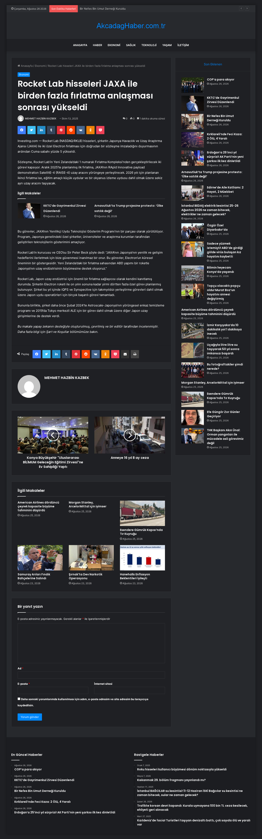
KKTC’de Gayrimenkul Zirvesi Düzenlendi (223, 100)
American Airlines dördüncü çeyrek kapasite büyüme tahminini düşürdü (38, 506)
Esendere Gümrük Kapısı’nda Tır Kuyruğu (141, 532)
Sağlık (131, 45)
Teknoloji (149, 45)
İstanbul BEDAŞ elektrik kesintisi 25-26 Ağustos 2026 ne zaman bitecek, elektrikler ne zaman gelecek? (209, 210)
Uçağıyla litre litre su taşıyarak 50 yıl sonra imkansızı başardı (223, 349)
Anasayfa (80, 45)
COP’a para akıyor (220, 79)
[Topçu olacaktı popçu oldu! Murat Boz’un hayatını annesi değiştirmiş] (192, 291)
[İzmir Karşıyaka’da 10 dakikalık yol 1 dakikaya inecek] (192, 330)
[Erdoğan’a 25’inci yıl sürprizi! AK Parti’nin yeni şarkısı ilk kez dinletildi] (192, 158)
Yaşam (167, 45)
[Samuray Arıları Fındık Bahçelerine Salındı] (40, 557)
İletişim (183, 45)
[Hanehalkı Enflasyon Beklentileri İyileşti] (142, 557)
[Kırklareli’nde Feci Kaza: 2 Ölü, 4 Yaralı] (192, 139)
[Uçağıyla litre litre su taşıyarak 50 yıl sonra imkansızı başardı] (192, 350)
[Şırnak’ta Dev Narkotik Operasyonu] (91, 557)
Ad (20, 668)
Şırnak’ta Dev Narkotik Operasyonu (85, 576)
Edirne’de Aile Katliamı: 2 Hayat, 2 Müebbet (225, 189)
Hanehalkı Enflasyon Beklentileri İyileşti (135, 576)
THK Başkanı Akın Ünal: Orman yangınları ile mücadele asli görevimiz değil (225, 436)
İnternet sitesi (103, 683)
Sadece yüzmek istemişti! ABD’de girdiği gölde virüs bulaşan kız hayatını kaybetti (225, 250)
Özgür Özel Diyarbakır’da (217, 227)
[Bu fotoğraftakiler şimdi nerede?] (192, 370)
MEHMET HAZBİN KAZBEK (40, 118)
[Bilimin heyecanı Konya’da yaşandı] (192, 273)
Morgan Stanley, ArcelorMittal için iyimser (87, 504)
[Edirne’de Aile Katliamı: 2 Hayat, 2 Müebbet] (192, 193)
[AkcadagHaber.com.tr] (131, 26)
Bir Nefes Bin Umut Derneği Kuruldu (103, 8)
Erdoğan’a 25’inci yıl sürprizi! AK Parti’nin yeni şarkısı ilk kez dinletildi (225, 156)
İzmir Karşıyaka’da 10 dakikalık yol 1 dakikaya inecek (224, 329)
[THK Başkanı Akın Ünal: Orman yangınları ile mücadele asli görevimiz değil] (192, 435)
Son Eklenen (213, 64)
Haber (97, 45)
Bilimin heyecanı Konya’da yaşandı (220, 269)
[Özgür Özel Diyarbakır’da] (192, 231)
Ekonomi (114, 45)
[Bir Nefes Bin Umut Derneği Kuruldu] (192, 121)
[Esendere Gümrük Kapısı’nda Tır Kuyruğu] (142, 513)
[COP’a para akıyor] (192, 85)
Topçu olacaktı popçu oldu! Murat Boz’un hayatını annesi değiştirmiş (223, 292)
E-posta (24, 683)
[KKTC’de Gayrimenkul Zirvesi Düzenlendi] (29, 210)
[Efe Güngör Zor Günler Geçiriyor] (192, 417)
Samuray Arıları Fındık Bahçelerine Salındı (34, 576)
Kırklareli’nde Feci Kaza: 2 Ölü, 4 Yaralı (224, 136)
